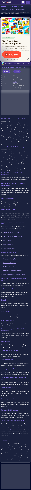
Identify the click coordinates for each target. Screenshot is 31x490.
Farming (26, 428)
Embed (17, 71)
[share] (24, 63)
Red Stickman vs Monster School (14, 275)
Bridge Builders (8, 244)
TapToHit (11, 456)
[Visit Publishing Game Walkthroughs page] (23, 2)
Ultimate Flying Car (10, 259)
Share (7, 71)
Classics (20, 428)
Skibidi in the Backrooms (11, 233)
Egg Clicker (7, 240)
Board (2, 430)
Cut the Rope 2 (8, 267)
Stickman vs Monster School (12, 236)
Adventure (13, 430)
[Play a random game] (28, 2)
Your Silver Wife (9, 248)
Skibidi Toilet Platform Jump (13, 63)
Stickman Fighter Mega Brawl (13, 271)
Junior (7, 430)
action (15, 82)
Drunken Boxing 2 (9, 263)
